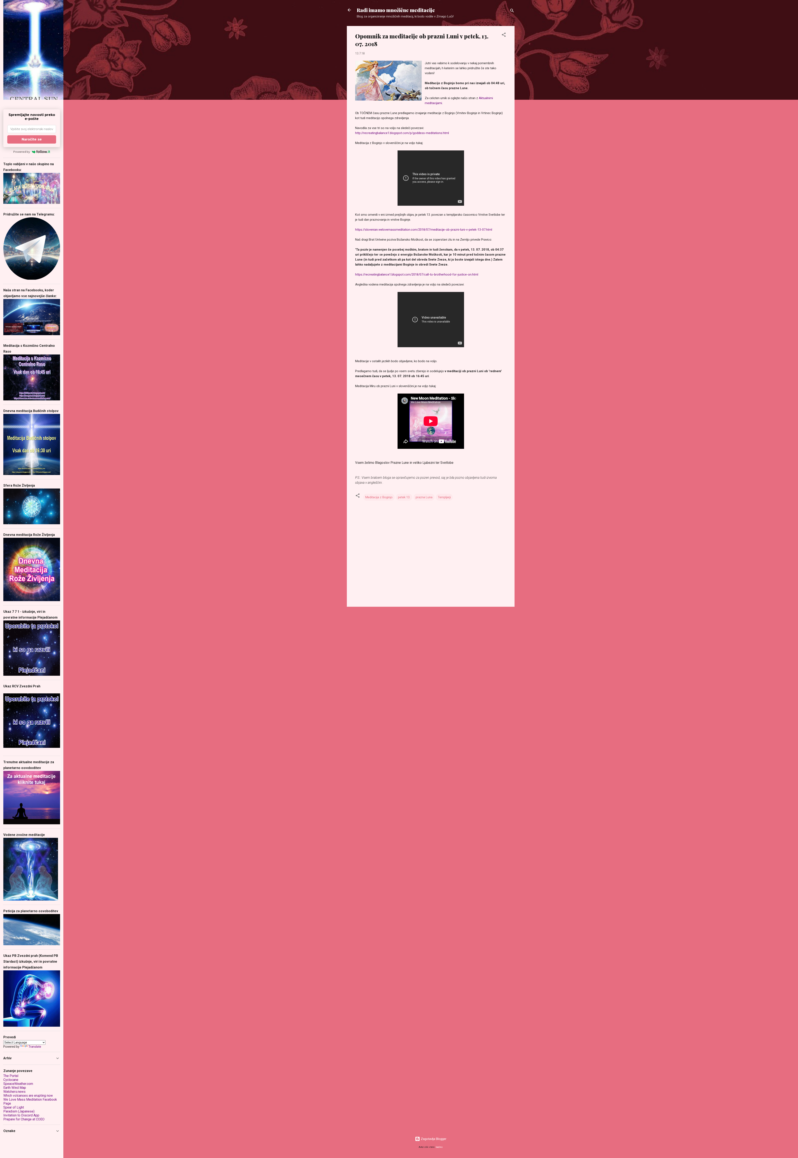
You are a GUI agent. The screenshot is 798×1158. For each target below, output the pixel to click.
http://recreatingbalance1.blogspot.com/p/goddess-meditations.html (402, 133)
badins (439, 1147)
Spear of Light (13, 1107)
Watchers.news (14, 1092)
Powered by (21, 151)
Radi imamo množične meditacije (396, 10)
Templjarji (444, 497)
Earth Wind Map (14, 1088)
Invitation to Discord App (21, 1115)
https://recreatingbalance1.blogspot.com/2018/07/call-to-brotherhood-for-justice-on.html (416, 274)
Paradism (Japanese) (18, 1111)
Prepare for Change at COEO (23, 1119)
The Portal (10, 1076)
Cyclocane (10, 1080)
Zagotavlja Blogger (433, 1139)
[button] (503, 35)
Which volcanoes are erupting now (28, 1096)
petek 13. (404, 497)
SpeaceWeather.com (18, 1084)
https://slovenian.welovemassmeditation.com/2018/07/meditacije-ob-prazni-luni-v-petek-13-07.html (423, 229)
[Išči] (512, 11)
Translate (34, 1046)
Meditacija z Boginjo (379, 497)
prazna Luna (424, 497)
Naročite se (32, 139)
